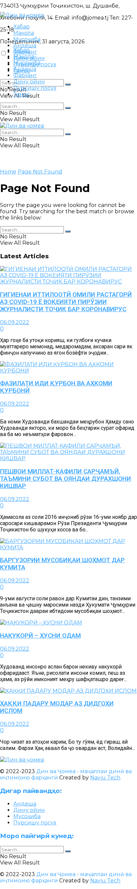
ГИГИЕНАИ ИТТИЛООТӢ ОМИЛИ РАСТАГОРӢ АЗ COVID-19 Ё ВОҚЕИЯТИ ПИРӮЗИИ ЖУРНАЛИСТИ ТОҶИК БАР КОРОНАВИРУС (66, 302)
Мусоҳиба (27, 39)
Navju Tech (105, 777)
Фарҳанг (25, 75)
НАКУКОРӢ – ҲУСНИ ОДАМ (40, 635)
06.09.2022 (14, 322)
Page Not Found (40, 172)
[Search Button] (67, 84)
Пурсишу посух (34, 88)
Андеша (24, 45)
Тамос (21, 94)
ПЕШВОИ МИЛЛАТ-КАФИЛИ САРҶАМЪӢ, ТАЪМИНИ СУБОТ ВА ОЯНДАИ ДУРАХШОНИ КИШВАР (65, 479)
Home (8, 172)
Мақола (23, 33)
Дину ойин (29, 81)
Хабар (21, 27)
